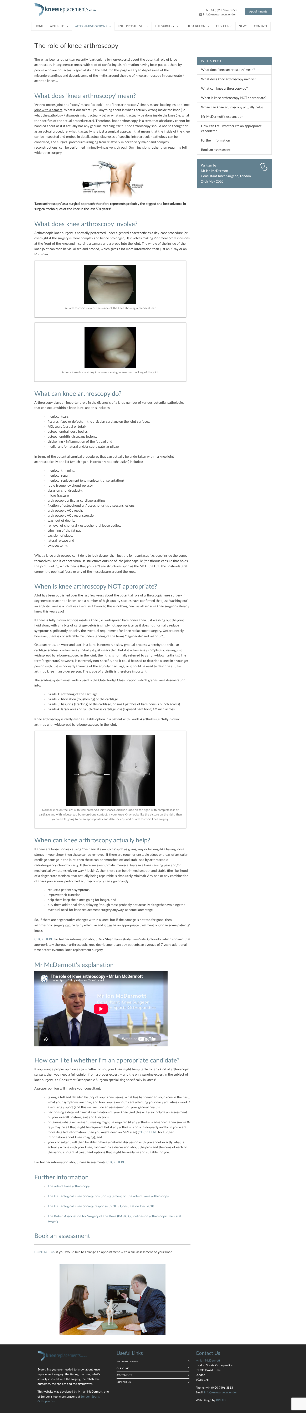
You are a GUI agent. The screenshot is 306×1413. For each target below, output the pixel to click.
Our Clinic (224, 26)
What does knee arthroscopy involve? (228, 79)
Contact (260, 26)
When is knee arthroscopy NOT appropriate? (233, 98)
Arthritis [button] (57, 26)
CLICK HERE (43, 939)
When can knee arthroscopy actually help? (232, 107)
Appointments (258, 11)
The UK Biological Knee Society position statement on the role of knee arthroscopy (108, 1196)
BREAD (221, 1400)
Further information (215, 140)
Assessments (124, 1375)
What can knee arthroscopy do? (224, 88)
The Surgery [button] (164, 26)
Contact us (124, 1382)
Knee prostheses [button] (131, 26)
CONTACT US (44, 1252)
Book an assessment (215, 150)
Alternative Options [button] (91, 26)
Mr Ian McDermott (214, 171)
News (243, 26)
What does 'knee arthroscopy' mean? (228, 69)
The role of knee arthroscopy (69, 1186)
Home (39, 26)
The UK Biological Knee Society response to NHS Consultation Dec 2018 (101, 1206)
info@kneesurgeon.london (219, 14)
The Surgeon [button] (195, 26)
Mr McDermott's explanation (222, 116)
